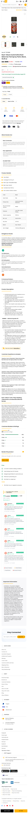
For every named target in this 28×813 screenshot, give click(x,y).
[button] (17, 1)
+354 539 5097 (6, 765)
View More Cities (6, 750)
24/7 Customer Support (11, 757)
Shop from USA (6, 789)
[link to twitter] (17, 37)
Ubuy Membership (6, 669)
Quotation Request (6, 654)
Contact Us (4, 651)
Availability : (4, 66)
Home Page (4, 7)
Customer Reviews (6, 682)
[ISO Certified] (14, 782)
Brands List (4, 679)
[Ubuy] (5, 1)
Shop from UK (14, 789)
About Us (4, 649)
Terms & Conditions (7, 801)
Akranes (4, 748)
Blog (3, 693)
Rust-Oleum (4, 10)
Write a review (5, 460)
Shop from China (15, 792)
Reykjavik (4, 733)
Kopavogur (4, 735)
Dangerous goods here (7, 243)
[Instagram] (5, 805)
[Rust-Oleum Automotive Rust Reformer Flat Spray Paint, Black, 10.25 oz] (14, 25)
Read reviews (6, 500)
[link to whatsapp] (10, 37)
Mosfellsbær (5, 746)
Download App (5, 677)
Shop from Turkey (6, 794)
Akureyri (3, 741)
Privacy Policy (16, 801)
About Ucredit (5, 688)
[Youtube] (8, 805)
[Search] (25, 5)
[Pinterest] (13, 805)
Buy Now (19, 123)
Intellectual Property (6, 656)
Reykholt (4, 744)
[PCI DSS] (5, 782)
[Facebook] (3, 805)
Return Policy (5, 684)
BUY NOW (21, 810)
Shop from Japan (6, 790)
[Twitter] (10, 805)
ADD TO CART (7, 810)
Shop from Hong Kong (17, 790)
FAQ (3, 686)
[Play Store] (14, 771)
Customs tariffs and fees (8, 662)
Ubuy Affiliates (5, 695)
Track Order (4, 660)
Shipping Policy (5, 665)
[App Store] (5, 771)
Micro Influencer (5, 667)
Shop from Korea (6, 792)
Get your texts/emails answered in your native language (14, 760)
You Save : (17, 61)
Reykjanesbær (5, 739)
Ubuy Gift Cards (5, 690)
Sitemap (4, 658)
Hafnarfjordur (5, 737)
